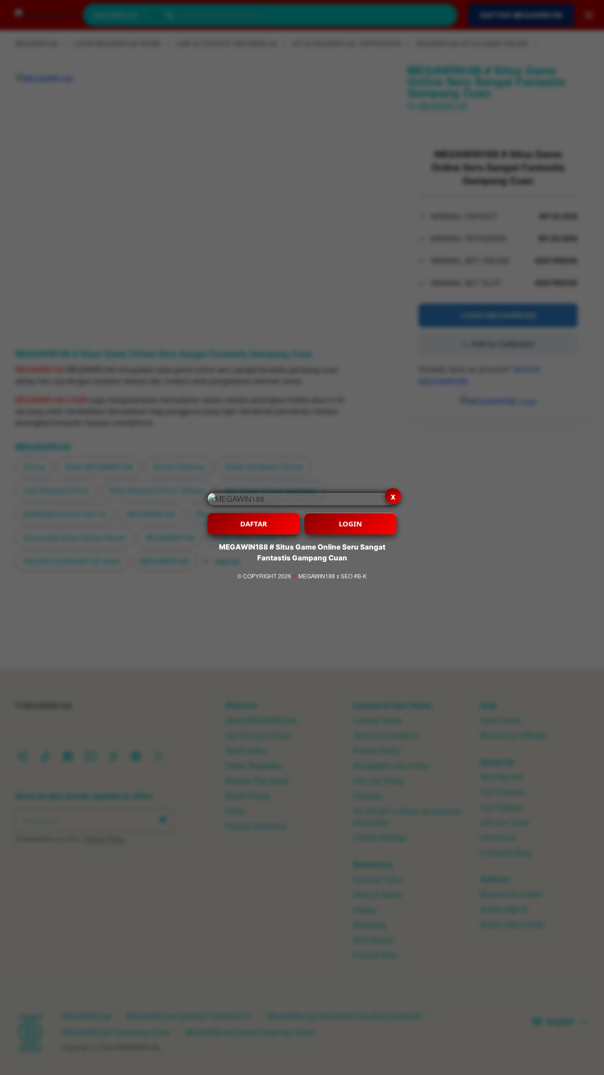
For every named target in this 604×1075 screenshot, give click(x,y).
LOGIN (350, 523)
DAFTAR (253, 523)
